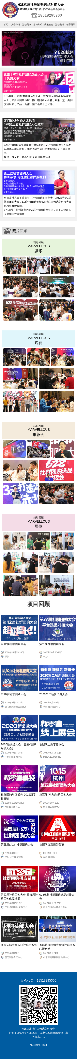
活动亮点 (26, 24)
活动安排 (59, 24)
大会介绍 (15, 24)
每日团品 (35, 1044)
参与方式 (37, 24)
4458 (44, 1044)
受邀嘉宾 (48, 24)
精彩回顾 (70, 24)
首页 (5, 24)
